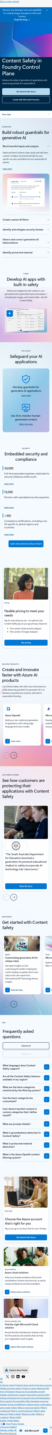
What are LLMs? (28, 1414)
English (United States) (9, 1420)
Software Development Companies (15, 1398)
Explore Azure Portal (18, 1370)
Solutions (11, 1391)
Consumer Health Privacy (11, 1426)
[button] (26, 114)
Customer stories (7, 1385)
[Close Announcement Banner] (46, 10)
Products (19, 1385)
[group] (22, 724)
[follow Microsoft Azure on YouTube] (23, 1376)
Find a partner (6, 1401)
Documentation (19, 1401)
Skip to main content (9, 1)
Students (3, 1404)
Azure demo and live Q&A (38, 1394)
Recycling (4, 1433)
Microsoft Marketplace (40, 1398)
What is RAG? (15, 1417)
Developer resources (40, 1401)
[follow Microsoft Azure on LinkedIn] (18, 1376)
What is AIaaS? (14, 1414)
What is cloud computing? (29, 1407)
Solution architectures (9, 1394)
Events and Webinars (17, 1404)
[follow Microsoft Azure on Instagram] (12, 1376)
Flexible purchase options (11, 1388)
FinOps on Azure (29, 1388)
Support (22, 1394)
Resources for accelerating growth (30, 1391)
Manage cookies (7, 1430)
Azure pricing (29, 1385)
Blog (28, 1401)
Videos (14, 1407)
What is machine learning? (22, 1410)
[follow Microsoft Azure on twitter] (7, 1376)
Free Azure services (43, 1385)
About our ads (15, 1433)
